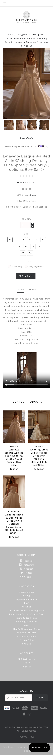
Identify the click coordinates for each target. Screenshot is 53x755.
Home (10, 34)
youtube (28, 576)
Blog (26, 603)
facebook (28, 560)
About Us (26, 606)
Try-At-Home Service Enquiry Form (26, 614)
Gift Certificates (26, 659)
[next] (45, 83)
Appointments (26, 592)
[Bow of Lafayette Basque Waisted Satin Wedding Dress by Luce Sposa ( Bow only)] (14, 426)
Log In (26, 662)
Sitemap (26, 643)
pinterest (28, 568)
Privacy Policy (26, 640)
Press (26, 625)
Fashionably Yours (26, 636)
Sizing (26, 595)
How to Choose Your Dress (26, 629)
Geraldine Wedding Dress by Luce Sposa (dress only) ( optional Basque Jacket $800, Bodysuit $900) (14, 522)
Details (20, 289)
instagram (28, 564)
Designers (22, 34)
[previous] (7, 83)
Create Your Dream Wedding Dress (26, 610)
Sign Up (27, 666)
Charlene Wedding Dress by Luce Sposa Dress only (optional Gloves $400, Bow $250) (39, 455)
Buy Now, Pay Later (26, 632)
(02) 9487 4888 (26, 736)
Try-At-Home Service (26, 599)
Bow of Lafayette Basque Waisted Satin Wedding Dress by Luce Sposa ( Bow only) (14, 455)
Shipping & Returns (26, 621)
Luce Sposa (38, 34)
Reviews (32, 289)
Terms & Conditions (26, 618)
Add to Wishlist (27, 183)
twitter (28, 572)
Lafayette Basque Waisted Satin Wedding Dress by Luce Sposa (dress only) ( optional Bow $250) (27, 42)
